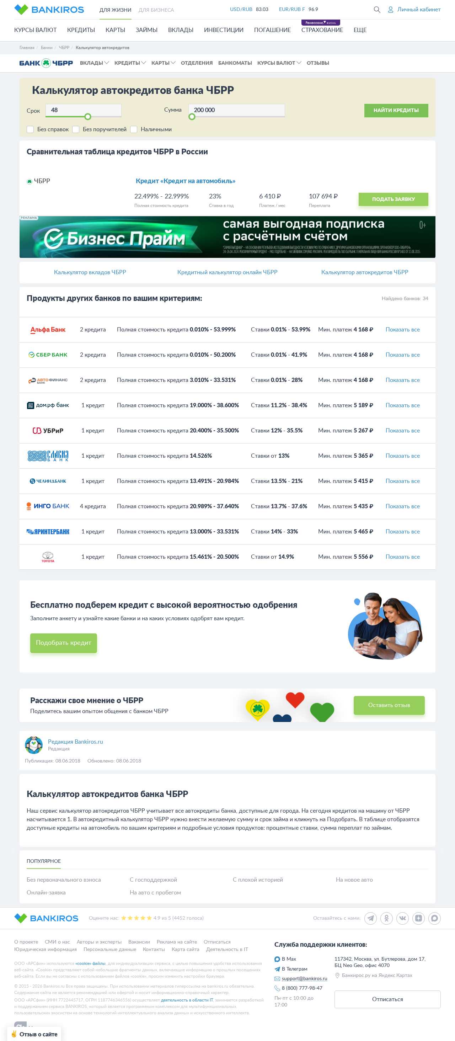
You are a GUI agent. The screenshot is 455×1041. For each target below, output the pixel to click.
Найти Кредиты (396, 110)
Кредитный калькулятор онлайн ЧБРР (227, 272)
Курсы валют (35, 30)
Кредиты (81, 30)
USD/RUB (241, 9)
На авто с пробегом (155, 893)
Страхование (322, 30)
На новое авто (354, 880)
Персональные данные (110, 949)
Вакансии (139, 942)
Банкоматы (235, 63)
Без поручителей (105, 129)
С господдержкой (153, 880)
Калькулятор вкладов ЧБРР (90, 272)
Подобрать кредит (63, 643)
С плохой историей (258, 880)
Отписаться (217, 942)
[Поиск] (377, 9)
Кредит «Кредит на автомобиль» (186, 181)
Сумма (173, 110)
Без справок (53, 129)
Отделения (197, 63)
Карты (115, 30)
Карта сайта (185, 949)
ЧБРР (42, 181)
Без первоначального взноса (64, 880)
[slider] (87, 116)
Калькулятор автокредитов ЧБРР (364, 272)
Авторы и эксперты (99, 942)
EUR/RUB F (292, 9)
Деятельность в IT (227, 949)
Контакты (154, 949)
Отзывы (318, 63)
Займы (146, 30)
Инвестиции (223, 30)
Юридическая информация (45, 949)
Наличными (156, 129)
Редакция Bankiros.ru (75, 742)
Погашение (272, 30)
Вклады (180, 30)
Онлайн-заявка (46, 893)
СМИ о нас (57, 942)
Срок (33, 111)
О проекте (26, 942)
